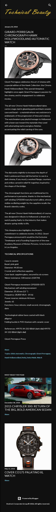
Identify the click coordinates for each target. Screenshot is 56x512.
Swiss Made (31, 358)
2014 (13, 354)
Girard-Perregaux (43, 354)
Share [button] (7, 350)
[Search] (49, 4)
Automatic (20, 354)
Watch (39, 358)
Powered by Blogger (30, 498)
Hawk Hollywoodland (13, 358)
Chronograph (30, 354)
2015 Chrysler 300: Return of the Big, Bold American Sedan (28, 407)
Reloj (24, 358)
